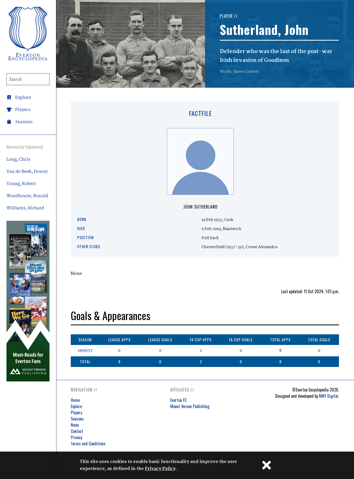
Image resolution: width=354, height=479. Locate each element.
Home (75, 400)
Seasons (77, 419)
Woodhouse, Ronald (27, 196)
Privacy (76, 437)
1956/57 (85, 351)
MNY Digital (328, 396)
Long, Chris (18, 159)
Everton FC (178, 400)
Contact (77, 431)
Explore (76, 406)
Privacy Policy (160, 468)
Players (76, 412)
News (75, 425)
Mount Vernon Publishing (189, 406)
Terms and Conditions (88, 443)
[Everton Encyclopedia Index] (28, 33)
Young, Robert (21, 183)
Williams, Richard (25, 208)
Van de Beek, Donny (27, 171)
